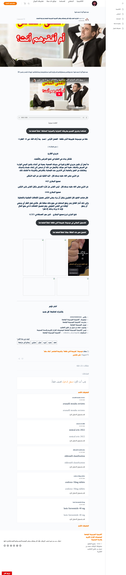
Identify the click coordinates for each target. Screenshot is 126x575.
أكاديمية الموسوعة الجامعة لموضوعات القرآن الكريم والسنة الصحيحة (93, 537)
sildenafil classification (79, 450)
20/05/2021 (81, 20)
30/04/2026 (82, 426)
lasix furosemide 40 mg (79, 502)
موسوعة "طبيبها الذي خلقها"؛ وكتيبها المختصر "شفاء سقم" (63, 351)
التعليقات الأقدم (83, 392)
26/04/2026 (82, 478)
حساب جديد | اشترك (10, 3)
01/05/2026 (82, 400)
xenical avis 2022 (80, 423)
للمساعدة (62, 1)
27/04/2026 (82, 452)
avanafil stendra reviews (78, 397)
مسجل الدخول (68, 381)
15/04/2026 (82, 504)
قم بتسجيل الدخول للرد (77, 415)
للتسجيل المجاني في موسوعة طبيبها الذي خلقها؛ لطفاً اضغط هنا (62, 223)
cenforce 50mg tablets (79, 476)
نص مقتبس (77, 355)
